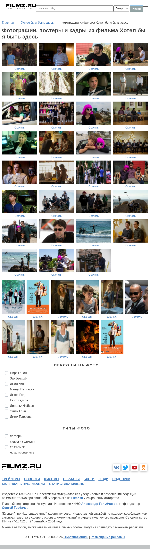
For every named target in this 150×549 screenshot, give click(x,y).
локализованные (22, 452)
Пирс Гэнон (18, 373)
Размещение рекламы (108, 537)
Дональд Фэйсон (22, 405)
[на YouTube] (134, 467)
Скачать (19, 68)
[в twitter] (125, 467)
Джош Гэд (17, 394)
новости (32, 479)
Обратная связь (75, 537)
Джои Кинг (17, 384)
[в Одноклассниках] (143, 467)
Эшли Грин (18, 411)
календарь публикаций (23, 484)
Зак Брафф (18, 378)
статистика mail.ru (66, 484)
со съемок (17, 447)
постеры (16, 436)
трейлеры (11, 479)
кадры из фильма (22, 441)
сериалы (71, 479)
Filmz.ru (77, 498)
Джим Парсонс (20, 416)
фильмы (51, 479)
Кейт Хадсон (19, 400)
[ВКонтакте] (116, 467)
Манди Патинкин (22, 389)
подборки (121, 479)
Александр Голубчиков (99, 503)
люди (103, 479)
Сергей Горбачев (15, 507)
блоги (89, 479)
